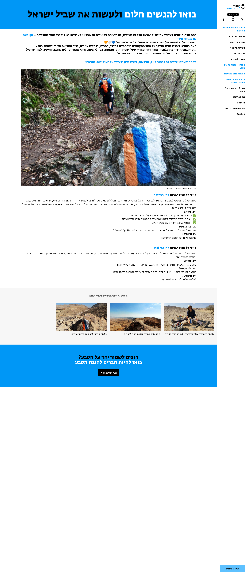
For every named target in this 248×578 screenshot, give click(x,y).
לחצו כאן (166, 238)
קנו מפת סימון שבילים (235, 108)
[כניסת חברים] (233, 19)
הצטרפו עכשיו (109, 373)
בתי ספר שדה (239, 97)
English (241, 114)
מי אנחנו (241, 103)
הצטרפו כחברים (232, 569)
